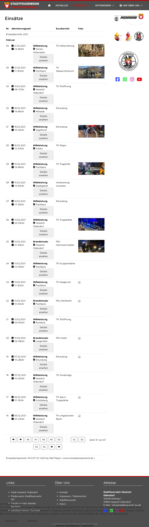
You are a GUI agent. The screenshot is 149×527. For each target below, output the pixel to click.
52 (74, 439)
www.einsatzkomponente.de (78, 458)
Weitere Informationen (68, 525)
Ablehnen (32, 520)
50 (59, 439)
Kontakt (64, 492)
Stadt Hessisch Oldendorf (24, 492)
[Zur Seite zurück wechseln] (21, 439)
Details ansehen (43, 59)
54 (36, 446)
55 (44, 446)
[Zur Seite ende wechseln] (59, 446)
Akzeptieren (11, 520)
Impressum (65, 496)
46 (28, 439)
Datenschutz (79, 496)
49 (51, 439)
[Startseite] (49, 5)
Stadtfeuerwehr (68, 500)
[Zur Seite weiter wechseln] (52, 446)
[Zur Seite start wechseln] (13, 439)
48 (43, 439)
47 (35, 439)
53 (82, 439)
